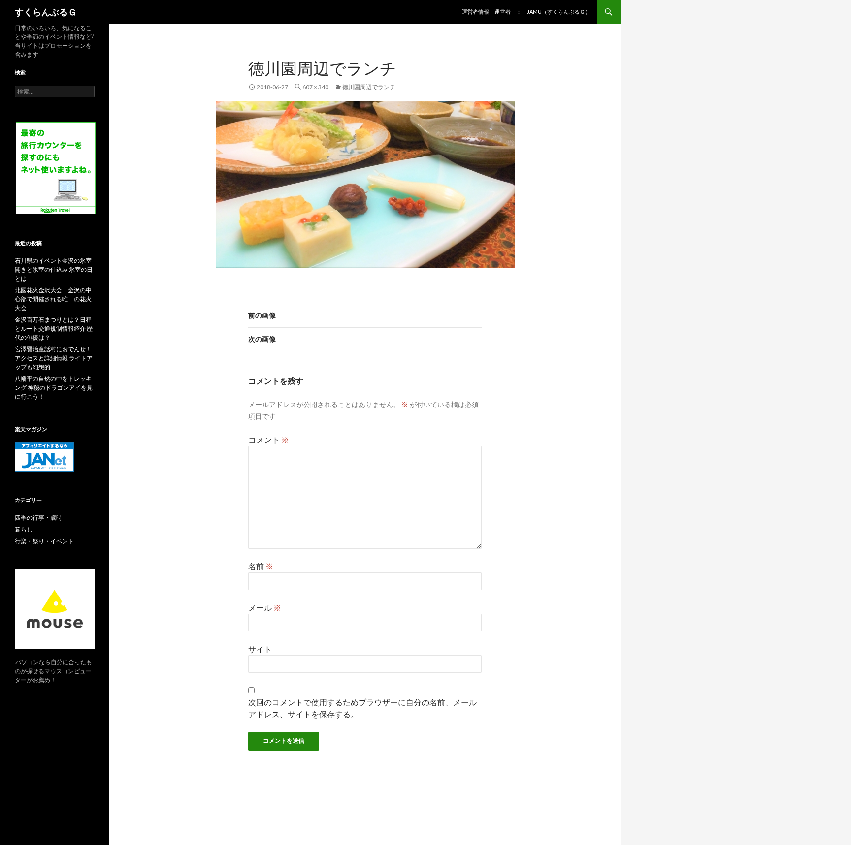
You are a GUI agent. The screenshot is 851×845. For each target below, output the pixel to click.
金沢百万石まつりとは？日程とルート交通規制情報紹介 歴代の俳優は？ (54, 328)
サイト (260, 649)
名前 (260, 566)
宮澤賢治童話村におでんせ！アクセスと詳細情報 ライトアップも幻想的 (54, 358)
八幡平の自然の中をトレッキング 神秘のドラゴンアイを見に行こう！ (54, 387)
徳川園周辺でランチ (368, 87)
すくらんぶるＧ (46, 11)
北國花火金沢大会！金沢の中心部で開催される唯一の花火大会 (53, 299)
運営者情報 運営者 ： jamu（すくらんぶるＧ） (526, 11)
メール (264, 607)
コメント (268, 439)
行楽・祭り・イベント (44, 541)
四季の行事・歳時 (38, 517)
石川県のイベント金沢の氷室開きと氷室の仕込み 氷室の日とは (54, 269)
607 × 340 (315, 87)
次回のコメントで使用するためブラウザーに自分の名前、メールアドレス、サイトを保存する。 (362, 708)
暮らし (24, 529)
